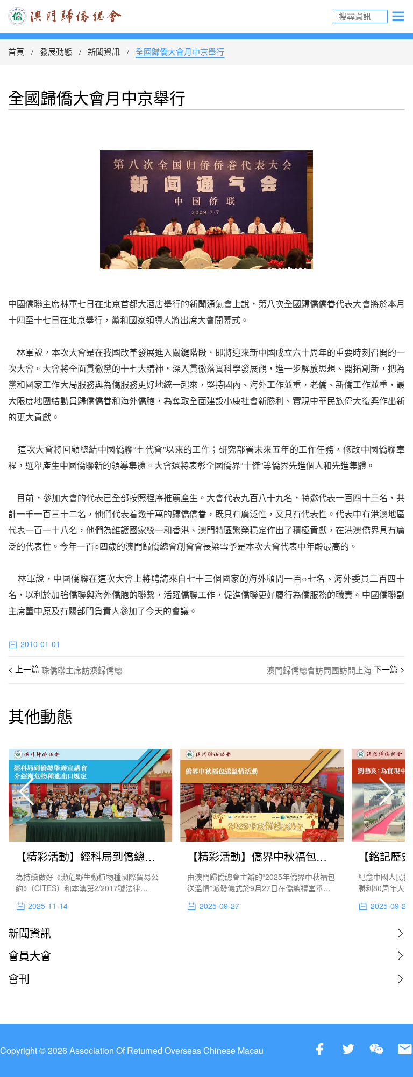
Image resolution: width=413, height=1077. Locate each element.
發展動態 (56, 51)
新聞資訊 (104, 51)
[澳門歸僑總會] (65, 16)
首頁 (16, 51)
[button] (27, 791)
